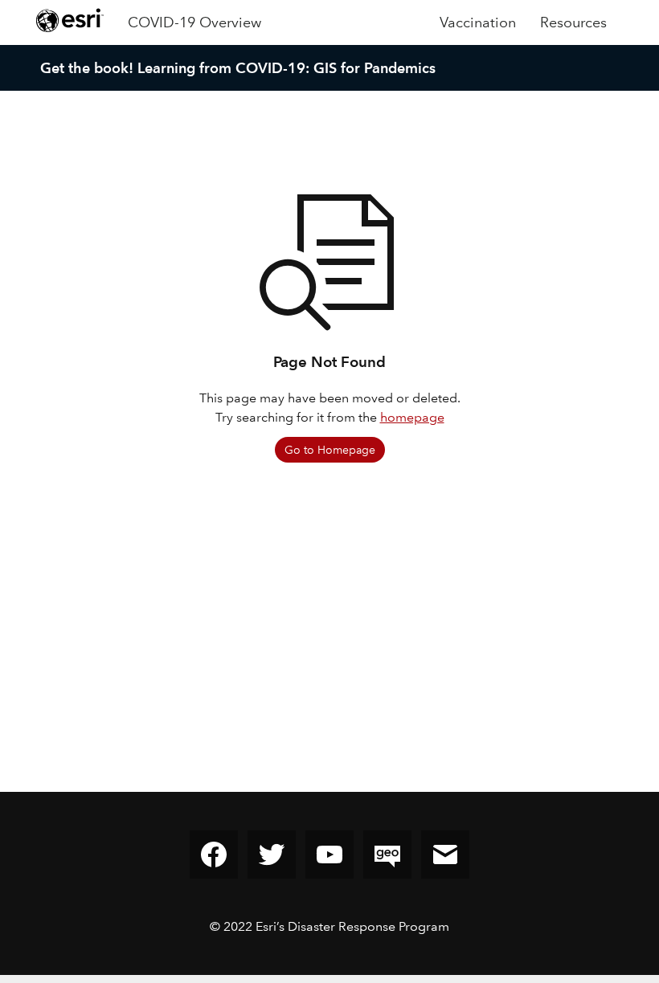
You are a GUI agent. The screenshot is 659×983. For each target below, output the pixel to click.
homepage (412, 417)
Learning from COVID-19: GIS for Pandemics (286, 67)
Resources (573, 22)
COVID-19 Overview (194, 22)
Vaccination (478, 22)
